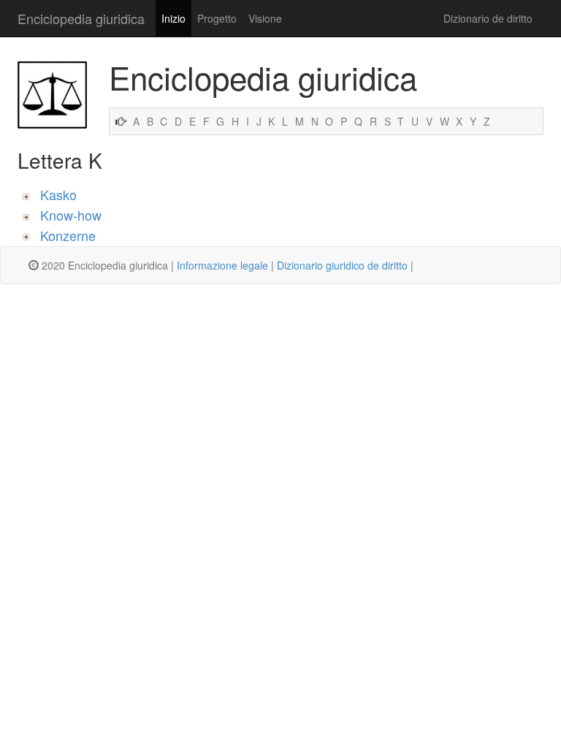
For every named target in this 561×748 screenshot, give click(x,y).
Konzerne (68, 235)
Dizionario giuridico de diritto (342, 265)
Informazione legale (222, 265)
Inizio (173, 18)
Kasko (58, 194)
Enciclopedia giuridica (81, 18)
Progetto (217, 18)
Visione (265, 18)
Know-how (71, 214)
